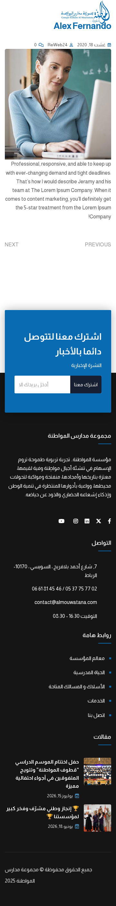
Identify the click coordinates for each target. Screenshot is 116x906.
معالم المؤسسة (87, 658)
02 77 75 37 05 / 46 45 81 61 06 (64, 588)
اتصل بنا (96, 715)
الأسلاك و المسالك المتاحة (77, 686)
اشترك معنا (86, 384)
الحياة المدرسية (89, 672)
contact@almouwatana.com (65, 602)
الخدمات (96, 700)
